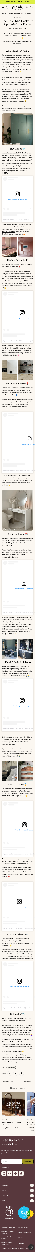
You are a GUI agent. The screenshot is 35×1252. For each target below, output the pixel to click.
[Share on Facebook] (9, 1073)
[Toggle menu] (3, 7)
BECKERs (5, 173)
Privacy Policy (23, 1227)
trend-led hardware (8, 232)
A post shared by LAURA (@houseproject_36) (17, 219)
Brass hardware (20, 404)
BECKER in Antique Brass (10, 874)
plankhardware (10, 1062)
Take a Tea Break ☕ (15, 13)
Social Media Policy (24, 1232)
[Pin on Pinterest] (21, 1073)
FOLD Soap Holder (10, 355)
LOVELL (4, 283)
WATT (26, 281)
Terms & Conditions (8, 1227)
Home (4, 13)
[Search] (6, 7)
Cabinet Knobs (23, 951)
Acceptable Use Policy (6, 1238)
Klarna (20, 1238)
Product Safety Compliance (6, 1243)
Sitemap (21, 1243)
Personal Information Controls (8, 1232)
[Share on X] (15, 1073)
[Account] (27, 7)
